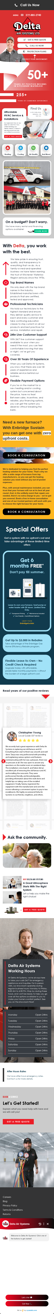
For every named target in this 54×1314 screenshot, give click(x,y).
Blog (5, 1201)
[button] (22, 15)
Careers (7, 1197)
